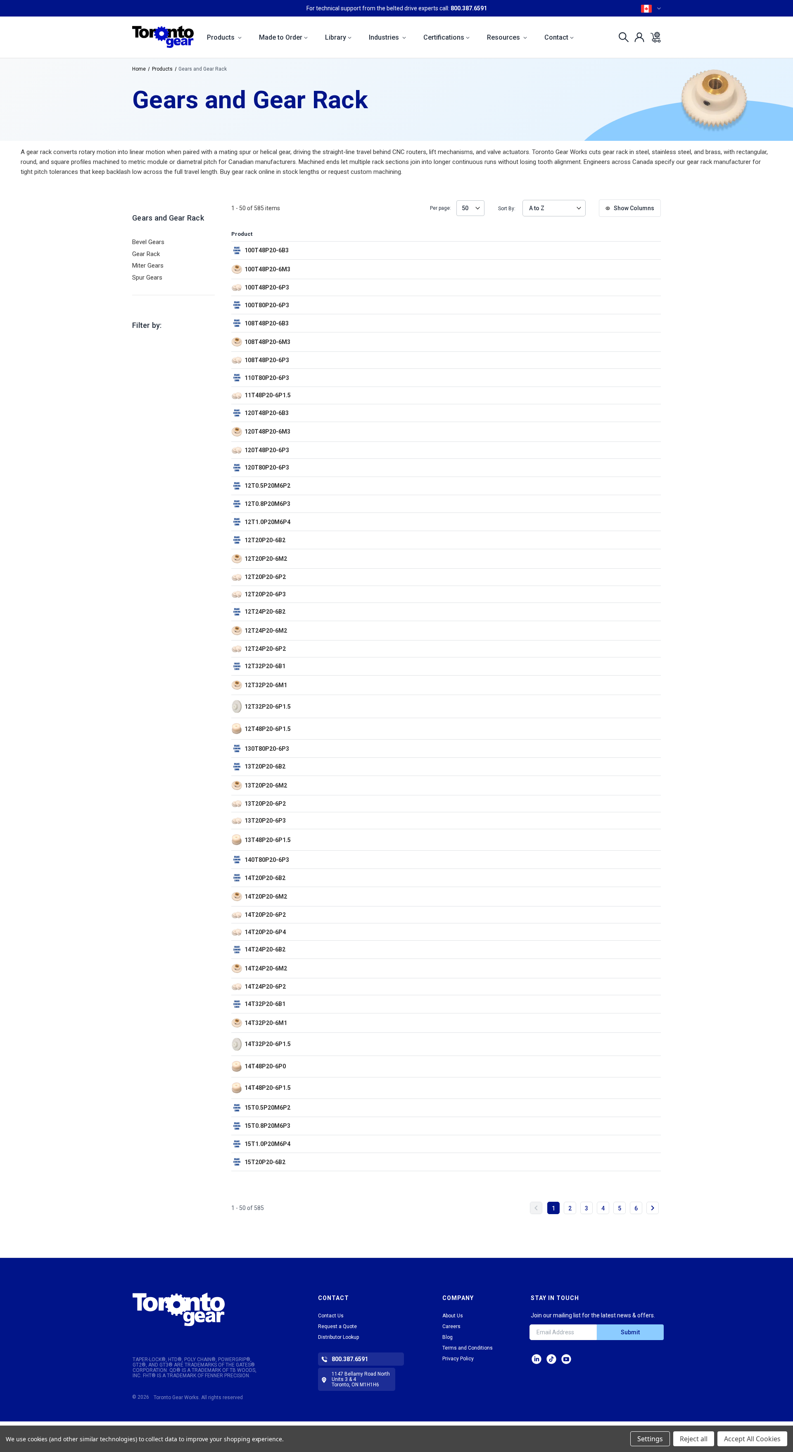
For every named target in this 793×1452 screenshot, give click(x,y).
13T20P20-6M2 (266, 785)
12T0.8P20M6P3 (267, 504)
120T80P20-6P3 (267, 467)
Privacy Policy (458, 1359)
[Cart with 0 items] (653, 37)
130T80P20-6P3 (267, 748)
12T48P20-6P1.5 (268, 729)
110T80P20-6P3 (267, 378)
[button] (203, 1309)
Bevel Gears (148, 242)
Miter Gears (148, 265)
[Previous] (536, 1208)
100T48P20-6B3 (267, 250)
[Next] (652, 1208)
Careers (451, 1326)
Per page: (440, 208)
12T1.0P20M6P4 (267, 522)
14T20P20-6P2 (265, 914)
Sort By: (506, 208)
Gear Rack (146, 254)
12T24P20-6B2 (265, 611)
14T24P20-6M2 (266, 968)
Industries (385, 37)
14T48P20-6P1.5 (268, 1087)
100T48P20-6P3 (267, 287)
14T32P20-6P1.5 (268, 1044)
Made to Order (280, 37)
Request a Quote (337, 1326)
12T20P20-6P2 (265, 577)
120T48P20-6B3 (267, 413)
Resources (504, 37)
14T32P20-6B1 (265, 1004)
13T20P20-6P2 (265, 803)
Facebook (566, 1359)
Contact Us (331, 1316)
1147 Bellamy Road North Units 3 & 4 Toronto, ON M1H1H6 (361, 1379)
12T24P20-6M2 (266, 630)
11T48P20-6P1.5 (268, 395)
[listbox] (470, 208)
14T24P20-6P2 (265, 986)
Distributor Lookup (338, 1337)
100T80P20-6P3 (267, 305)
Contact (556, 37)
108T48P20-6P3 (267, 360)
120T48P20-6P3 (267, 450)
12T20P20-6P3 (265, 594)
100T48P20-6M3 (267, 269)
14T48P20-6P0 (265, 1066)
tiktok (551, 1359)
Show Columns (633, 208)
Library (335, 37)
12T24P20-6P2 (265, 648)
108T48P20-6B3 (267, 323)
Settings (650, 1438)
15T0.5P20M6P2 (267, 1107)
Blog (447, 1337)
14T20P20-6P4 (265, 932)
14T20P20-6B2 (265, 878)
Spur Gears (147, 277)
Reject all (694, 1438)
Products (221, 37)
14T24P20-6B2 (265, 949)
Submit (630, 1332)
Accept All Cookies (752, 1438)
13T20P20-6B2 (265, 766)
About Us (452, 1316)
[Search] (621, 37)
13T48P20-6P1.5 (268, 840)
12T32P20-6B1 (265, 666)
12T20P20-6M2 (266, 558)
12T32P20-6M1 (266, 685)
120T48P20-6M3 (267, 431)
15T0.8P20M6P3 (267, 1125)
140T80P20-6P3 (267, 859)
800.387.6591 (469, 8)
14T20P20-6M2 (266, 896)
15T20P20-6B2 (265, 1162)
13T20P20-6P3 (265, 820)
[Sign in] (637, 37)
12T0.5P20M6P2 (267, 485)
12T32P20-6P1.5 (268, 706)
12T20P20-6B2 (265, 540)
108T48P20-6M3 (267, 342)
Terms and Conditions (467, 1348)
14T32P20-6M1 (266, 1023)
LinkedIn (536, 1359)
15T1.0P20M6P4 (267, 1144)
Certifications (443, 37)
